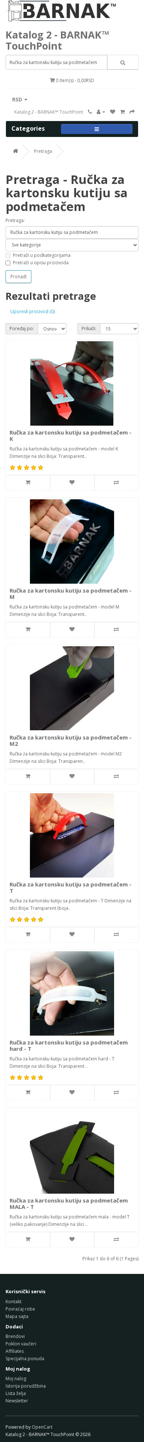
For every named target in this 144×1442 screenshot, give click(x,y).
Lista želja (16, 1393)
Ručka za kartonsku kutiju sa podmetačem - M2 (70, 740)
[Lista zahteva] (122, 112)
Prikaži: (89, 328)
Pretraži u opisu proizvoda (41, 262)
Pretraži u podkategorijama (42, 255)
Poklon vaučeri (21, 1344)
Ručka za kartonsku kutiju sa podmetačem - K (70, 435)
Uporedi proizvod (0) (32, 311)
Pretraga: (15, 220)
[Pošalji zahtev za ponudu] (132, 112)
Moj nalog (16, 1378)
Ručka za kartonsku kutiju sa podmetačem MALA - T (69, 1203)
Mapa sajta (17, 1316)
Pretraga (43, 151)
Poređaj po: (22, 328)
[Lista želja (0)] (112, 112)
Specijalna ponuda (25, 1358)
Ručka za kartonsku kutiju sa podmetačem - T (70, 887)
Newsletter (17, 1401)
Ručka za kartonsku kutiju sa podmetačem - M (70, 593)
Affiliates (15, 1351)
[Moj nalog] (101, 112)
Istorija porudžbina (26, 1386)
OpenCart (42, 1427)
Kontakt (13, 1301)
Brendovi (15, 1336)
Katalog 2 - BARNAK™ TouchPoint (57, 40)
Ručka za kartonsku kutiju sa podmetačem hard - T (69, 1045)
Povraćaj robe (20, 1309)
